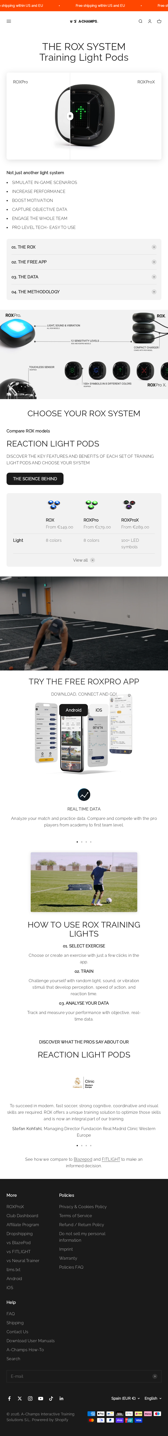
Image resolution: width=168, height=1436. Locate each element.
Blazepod (83, 1159)
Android (73, 710)
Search (13, 1358)
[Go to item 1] (77, 842)
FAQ (11, 1313)
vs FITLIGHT (19, 1251)
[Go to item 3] (86, 842)
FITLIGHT (111, 1159)
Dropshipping (20, 1233)
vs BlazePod (19, 1242)
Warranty (68, 1258)
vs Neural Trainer (23, 1260)
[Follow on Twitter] (20, 1398)
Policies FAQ (71, 1267)
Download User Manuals (31, 1340)
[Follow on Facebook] (9, 1398)
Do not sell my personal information (82, 1237)
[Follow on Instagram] (30, 1398)
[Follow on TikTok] (51, 1398)
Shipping (15, 1322)
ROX (50, 520)
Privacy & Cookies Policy (83, 1206)
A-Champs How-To (25, 1349)
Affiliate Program (23, 1224)
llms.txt (13, 1269)
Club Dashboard (22, 1215)
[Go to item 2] (81, 842)
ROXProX (130, 520)
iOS (99, 710)
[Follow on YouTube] (40, 1398)
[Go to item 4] (90, 842)
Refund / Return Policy (81, 1224)
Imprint (66, 1249)
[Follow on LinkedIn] (61, 1398)
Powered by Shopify (50, 1420)
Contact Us (17, 1331)
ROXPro (91, 520)
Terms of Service (75, 1215)
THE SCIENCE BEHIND (35, 478)
